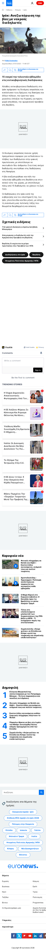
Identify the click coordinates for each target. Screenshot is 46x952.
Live (40, 3)
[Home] (3, 10)
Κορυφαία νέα (13, 556)
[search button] (41, 792)
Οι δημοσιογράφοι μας (11, 908)
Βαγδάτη (36, 254)
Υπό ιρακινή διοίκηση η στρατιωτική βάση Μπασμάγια (19, 228)
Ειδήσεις (9, 10)
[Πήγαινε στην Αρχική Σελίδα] (9, 3)
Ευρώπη (5, 881)
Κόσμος (18, 10)
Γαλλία (37, 830)
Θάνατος (23, 855)
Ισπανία (23, 830)
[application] (23, 40)
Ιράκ (25, 10)
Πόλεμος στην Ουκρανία (23, 824)
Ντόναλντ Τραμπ (16, 836)
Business (5, 886)
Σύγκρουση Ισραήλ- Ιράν (23, 812)
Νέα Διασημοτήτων (30, 848)
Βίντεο (5, 902)
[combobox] (23, 792)
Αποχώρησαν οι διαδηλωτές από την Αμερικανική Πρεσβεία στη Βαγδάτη (18, 236)
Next (4, 892)
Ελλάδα (9, 830)
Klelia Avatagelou (11, 61)
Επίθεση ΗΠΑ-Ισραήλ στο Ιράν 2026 (23, 818)
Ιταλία (34, 836)
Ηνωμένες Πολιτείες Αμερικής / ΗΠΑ (21, 261)
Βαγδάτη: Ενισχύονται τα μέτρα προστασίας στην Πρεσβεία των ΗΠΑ (17, 244)
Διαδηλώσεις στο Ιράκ (15, 254)
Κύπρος (10, 848)
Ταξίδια (5, 897)
